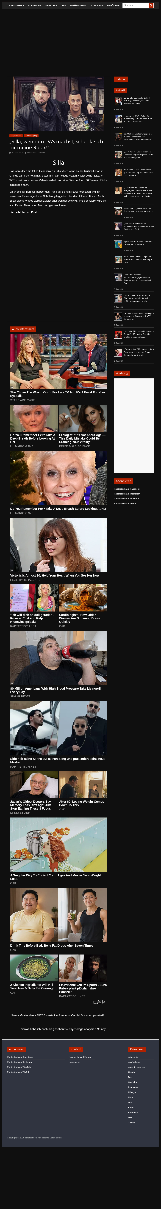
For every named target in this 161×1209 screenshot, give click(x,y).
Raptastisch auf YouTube (126, 498)
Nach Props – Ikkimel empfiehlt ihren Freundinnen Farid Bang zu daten (138, 259)
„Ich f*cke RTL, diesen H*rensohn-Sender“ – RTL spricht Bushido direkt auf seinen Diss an (139, 334)
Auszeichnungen (136, 1067)
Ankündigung (77, 5)
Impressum (74, 1062)
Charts (131, 1072)
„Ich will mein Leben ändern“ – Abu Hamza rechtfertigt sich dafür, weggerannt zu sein (137, 298)
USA (130, 1117)
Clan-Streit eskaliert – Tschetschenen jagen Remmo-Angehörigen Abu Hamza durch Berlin (137, 278)
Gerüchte (113, 5)
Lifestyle (51, 5)
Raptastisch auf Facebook (127, 489)
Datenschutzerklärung (80, 1057)
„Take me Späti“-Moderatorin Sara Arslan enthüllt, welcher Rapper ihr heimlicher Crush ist (139, 352)
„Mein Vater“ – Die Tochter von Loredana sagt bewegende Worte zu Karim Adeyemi (138, 154)
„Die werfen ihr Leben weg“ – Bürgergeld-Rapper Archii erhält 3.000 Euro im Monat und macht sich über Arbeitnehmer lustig (138, 191)
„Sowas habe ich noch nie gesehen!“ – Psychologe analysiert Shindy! (65, 1029)
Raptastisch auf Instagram (127, 493)
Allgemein (34, 5)
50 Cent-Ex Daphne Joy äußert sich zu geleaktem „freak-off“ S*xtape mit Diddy (137, 101)
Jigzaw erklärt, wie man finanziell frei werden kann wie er (138, 243)
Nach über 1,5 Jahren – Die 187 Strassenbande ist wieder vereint (138, 210)
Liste (130, 1097)
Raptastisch (16, 5)
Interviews (96, 5)
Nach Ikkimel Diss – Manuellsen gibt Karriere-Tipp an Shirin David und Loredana (138, 172)
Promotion (133, 1112)
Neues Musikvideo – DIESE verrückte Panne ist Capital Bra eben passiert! (55, 1015)
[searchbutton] (151, 5)
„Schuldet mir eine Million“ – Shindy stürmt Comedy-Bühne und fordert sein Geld (139, 226)
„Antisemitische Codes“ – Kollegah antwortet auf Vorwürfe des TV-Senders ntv (139, 316)
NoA (130, 1102)
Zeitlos (131, 1122)
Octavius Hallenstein (36, 153)
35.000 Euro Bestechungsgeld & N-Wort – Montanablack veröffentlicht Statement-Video (138, 136)
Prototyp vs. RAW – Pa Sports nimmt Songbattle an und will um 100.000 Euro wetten (138, 118)
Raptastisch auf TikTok (125, 503)
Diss (63, 5)
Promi (131, 1107)
